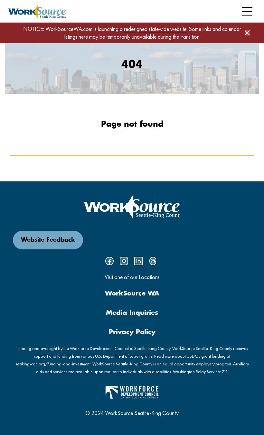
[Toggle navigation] (247, 11)
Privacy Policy (132, 332)
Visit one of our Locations (132, 277)
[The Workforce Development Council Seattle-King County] (132, 391)
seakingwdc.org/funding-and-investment (52, 364)
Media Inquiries (132, 313)
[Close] (247, 33)
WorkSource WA (132, 293)
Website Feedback (48, 240)
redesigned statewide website (155, 29)
